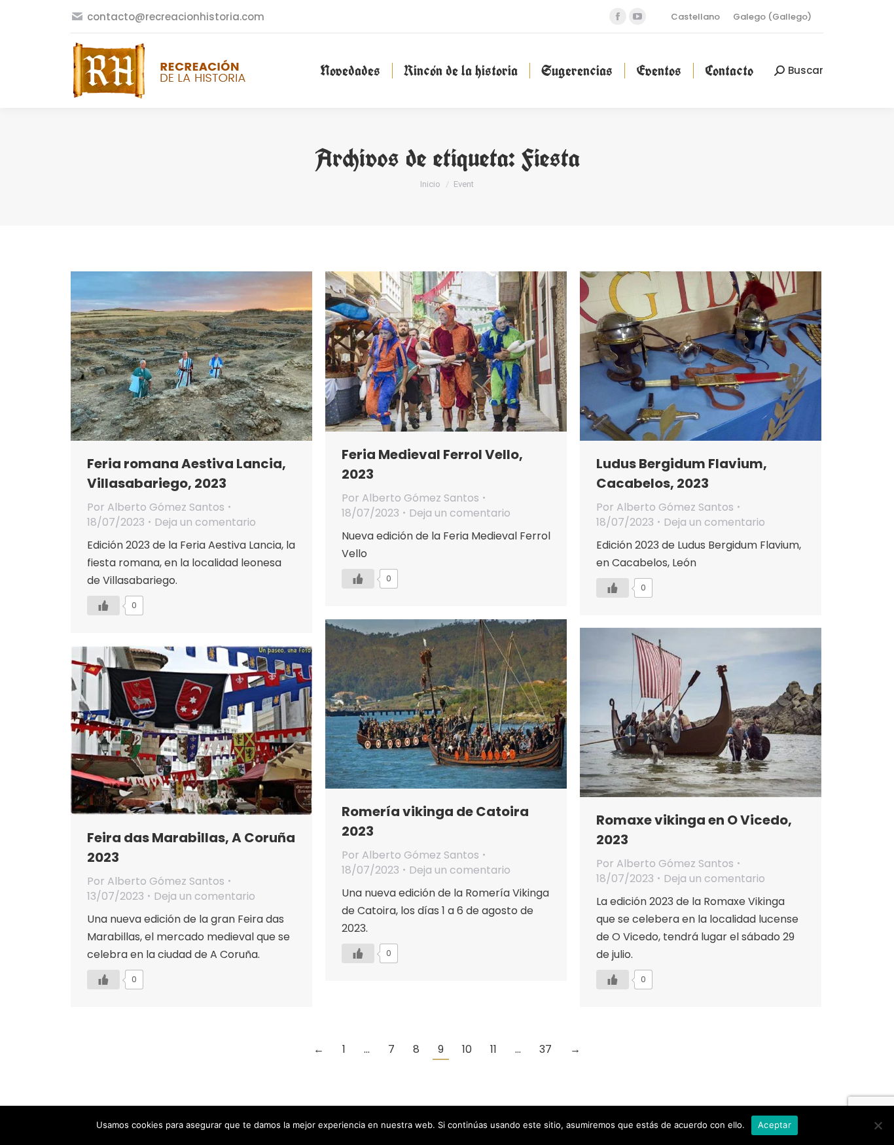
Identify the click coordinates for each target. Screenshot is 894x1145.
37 (545, 1049)
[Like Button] (103, 605)
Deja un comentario (205, 522)
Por (155, 507)
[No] (877, 1125)
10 (467, 1049)
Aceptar (774, 1124)
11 (493, 1049)
